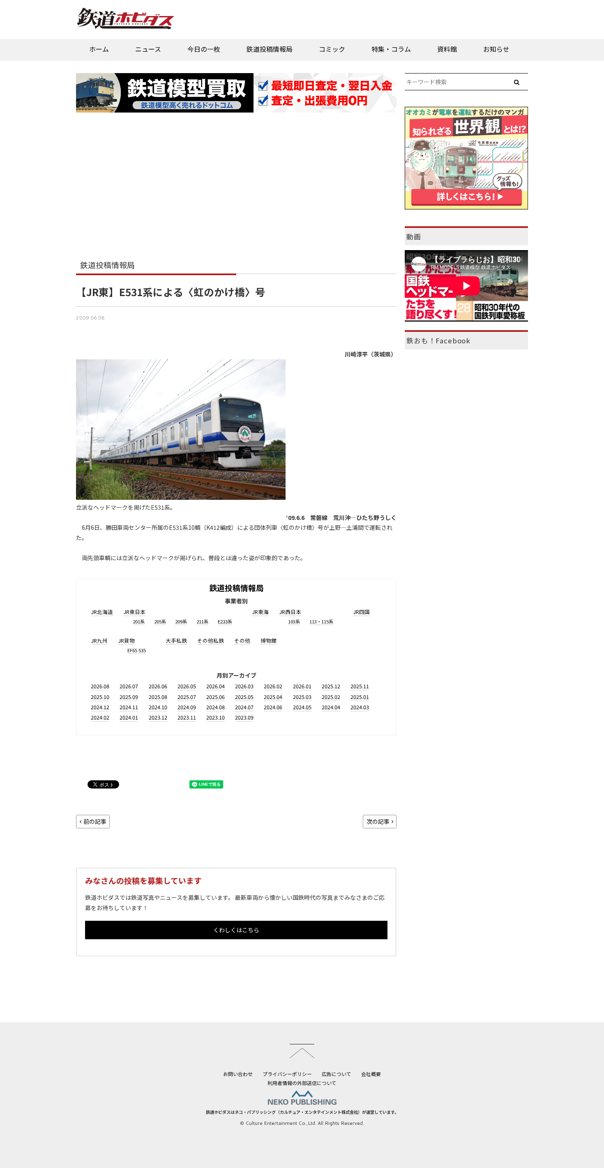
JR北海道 (102, 612)
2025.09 (129, 697)
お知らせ (496, 49)
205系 (160, 621)
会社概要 (371, 1073)
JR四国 (361, 612)
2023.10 (215, 717)
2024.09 (187, 707)
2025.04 (273, 697)
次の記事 (378, 821)
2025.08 (158, 697)
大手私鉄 (176, 640)
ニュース (148, 49)
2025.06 (215, 697)
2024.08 (215, 707)
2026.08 (100, 686)
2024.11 (129, 707)
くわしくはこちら (236, 930)
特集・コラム (391, 49)
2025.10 (100, 697)
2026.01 (302, 686)
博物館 (269, 640)
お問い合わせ (238, 1073)
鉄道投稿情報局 (270, 49)
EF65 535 (136, 650)
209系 (181, 621)
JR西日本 (290, 612)
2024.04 (331, 707)
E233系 (225, 621)
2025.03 (302, 697)
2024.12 (100, 707)
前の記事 (94, 821)
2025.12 (331, 686)
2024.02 (100, 717)
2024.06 (273, 707)
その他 (242, 640)
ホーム (99, 49)
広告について (336, 1073)
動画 (413, 236)
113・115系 (321, 621)
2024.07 (244, 707)
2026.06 (158, 686)
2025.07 (187, 697)
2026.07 (129, 686)
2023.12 (158, 717)
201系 (139, 621)
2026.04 (215, 686)
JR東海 (260, 612)
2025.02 (331, 697)
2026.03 (244, 686)
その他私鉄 (210, 640)
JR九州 (99, 640)
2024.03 (359, 707)
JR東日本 (134, 612)
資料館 (447, 49)
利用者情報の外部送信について (302, 1082)
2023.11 (187, 717)
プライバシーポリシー (287, 1073)
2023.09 (244, 717)
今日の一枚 (203, 49)
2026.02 (273, 686)
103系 (294, 621)
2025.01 (359, 697)
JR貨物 (126, 640)
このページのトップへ (302, 1051)
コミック (332, 49)
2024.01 (129, 717)
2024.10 (158, 707)
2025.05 (244, 697)
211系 (202, 621)
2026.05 (187, 686)
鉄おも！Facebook (438, 340)
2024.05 (302, 707)
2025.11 (359, 686)
